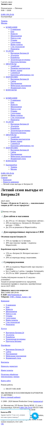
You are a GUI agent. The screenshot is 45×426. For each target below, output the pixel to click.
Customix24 (15, 73)
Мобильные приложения (21, 86)
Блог (12, 32)
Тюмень (4, 21)
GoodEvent (15, 66)
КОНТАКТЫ (11, 90)
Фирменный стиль (18, 88)
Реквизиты (15, 49)
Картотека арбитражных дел (22, 75)
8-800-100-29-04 (7, 14)
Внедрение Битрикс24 (20, 53)
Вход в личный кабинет (11, 397)
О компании (16, 29)
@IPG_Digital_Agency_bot (20, 297)
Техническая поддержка (20, 60)
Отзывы (14, 40)
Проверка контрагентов (20, 68)
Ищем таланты (17, 44)
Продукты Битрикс (18, 62)
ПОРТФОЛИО (12, 77)
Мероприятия (16, 36)
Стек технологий (18, 47)
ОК (2, 424)
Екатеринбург (11, 165)
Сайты (13, 81)
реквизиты (38, 401)
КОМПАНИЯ (11, 27)
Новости (14, 34)
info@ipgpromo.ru (14, 295)
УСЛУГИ (10, 51)
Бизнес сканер (16, 70)
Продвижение (16, 83)
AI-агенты (15, 55)
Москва (4, 23)
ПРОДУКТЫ (11, 64)
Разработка (15, 57)
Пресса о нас (16, 38)
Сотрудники (16, 42)
